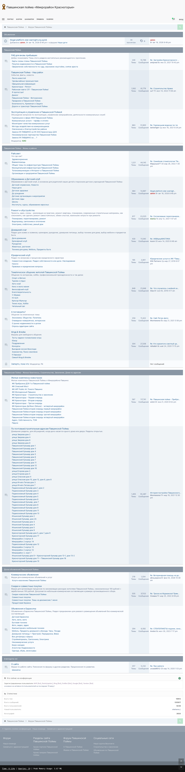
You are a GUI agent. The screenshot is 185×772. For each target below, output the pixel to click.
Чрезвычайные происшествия (25, 81)
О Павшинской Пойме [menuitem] (72, 747)
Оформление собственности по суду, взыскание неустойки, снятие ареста (45, 67)
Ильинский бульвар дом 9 (23, 530)
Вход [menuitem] (181, 19)
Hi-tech (15, 298)
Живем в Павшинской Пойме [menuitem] (76, 750)
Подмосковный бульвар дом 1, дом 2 (28, 488)
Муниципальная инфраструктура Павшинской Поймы (35, 168)
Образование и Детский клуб (25, 179)
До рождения (18, 193)
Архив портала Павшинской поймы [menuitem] (45, 748)
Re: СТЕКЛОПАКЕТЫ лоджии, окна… (166, 629)
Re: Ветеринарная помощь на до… (165, 575)
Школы (15, 202)
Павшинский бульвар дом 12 (24, 465)
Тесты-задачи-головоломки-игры (26, 338)
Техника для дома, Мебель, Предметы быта (31, 249)
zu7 (151, 91)
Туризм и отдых (18, 281)
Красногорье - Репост (21, 87)
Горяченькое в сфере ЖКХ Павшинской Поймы (32, 118)
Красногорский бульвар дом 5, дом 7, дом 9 (31, 533)
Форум (19, 19)
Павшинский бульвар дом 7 (24, 460)
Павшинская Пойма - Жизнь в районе (20, 148)
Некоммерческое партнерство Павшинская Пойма (34, 135)
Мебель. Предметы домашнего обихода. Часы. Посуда (36, 631)
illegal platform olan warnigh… (162, 191)
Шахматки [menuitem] (29, 19)
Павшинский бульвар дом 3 (24, 448)
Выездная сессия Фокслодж (24, 349)
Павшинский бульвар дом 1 (24, 446)
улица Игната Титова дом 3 (23, 482)
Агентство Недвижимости (23, 648)
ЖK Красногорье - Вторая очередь (27, 400)
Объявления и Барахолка (23, 608)
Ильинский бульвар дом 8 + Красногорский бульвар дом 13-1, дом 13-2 (43, 556)
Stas (152, 291)
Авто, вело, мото (19, 620)
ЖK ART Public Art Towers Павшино (27, 389)
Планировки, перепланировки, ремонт (29, 218)
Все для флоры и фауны (22, 637)
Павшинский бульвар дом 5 (24, 454)
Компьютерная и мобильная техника (28, 628)
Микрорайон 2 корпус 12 (23, 550)
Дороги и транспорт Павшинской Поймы (30, 106)
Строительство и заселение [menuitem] (106, 747)
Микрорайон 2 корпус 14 (23, 541)
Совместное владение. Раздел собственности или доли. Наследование (43, 261)
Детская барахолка (20, 617)
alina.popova (155, 578)
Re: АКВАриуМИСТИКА (160, 239)
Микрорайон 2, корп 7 (21, 553)
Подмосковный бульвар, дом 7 (25, 502)
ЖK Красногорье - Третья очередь (27, 403)
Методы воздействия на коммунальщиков (30, 126)
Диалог (15, 95)
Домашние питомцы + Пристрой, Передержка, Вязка (35, 634)
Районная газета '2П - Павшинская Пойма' (30, 89)
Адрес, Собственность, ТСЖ (24, 420)
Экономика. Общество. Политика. (27, 318)
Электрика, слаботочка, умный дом (27, 224)
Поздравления (18, 343)
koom (152, 241)
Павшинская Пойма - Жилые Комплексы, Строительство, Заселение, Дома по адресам (42, 372)
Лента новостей (19, 78)
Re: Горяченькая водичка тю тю (164, 125)
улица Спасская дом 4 (21, 477)
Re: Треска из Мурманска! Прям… (164, 593)
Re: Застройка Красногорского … (164, 60)
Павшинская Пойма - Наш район (27, 72)
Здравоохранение (20, 159)
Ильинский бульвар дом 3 (23, 522)
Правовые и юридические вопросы (27, 266)
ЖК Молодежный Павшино (24, 392)
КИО (24, 141)
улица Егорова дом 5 (21, 474)
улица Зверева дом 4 (21, 437)
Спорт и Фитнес (19, 278)
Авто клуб (16, 284)
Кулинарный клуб (19, 241)
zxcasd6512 (155, 668)
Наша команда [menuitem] (39, 729)
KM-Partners (155, 261)
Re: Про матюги (157, 666)
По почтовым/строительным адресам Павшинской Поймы (40, 428)
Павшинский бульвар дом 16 (24, 468)
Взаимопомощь (18, 162)
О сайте (15, 664)
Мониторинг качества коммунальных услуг (31, 123)
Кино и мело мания (20, 286)
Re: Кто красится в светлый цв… (164, 344)
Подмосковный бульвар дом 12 (25, 544)
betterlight (154, 127)
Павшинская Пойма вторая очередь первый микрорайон (37, 409)
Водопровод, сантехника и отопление (28, 221)
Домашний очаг (19, 230)
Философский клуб (20, 289)
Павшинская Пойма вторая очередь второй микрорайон (36, 412)
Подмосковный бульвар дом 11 (25, 510)
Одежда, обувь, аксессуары (24, 651)
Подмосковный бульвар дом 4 (25, 494)
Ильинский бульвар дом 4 (23, 525)
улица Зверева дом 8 (21, 443)
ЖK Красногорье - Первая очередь (27, 397)
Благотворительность (21, 292)
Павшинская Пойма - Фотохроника (27, 98)
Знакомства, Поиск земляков (24, 352)
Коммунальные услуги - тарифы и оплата (30, 121)
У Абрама (16, 295)
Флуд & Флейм (18, 332)
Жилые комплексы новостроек (26, 377)
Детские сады (18, 199)
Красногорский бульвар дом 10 (25, 561)
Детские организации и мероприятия (28, 196)
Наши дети (62, 42)
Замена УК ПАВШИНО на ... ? (24, 137)
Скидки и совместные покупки (26, 586)
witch (152, 402)
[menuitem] (29, 19)
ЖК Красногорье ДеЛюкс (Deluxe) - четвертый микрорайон (38, 406)
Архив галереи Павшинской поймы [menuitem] (45, 753)
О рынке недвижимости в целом (26, 323)
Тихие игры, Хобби (20, 303)
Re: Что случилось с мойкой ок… (164, 288)
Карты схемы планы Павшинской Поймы (30, 61)
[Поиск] (180, 27)
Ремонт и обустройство (23, 210)
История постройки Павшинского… (165, 493)
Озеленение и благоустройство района (29, 129)
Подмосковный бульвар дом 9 (25, 508)
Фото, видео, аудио (20, 625)
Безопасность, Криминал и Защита (27, 104)
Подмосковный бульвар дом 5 (25, 496)
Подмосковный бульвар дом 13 (25, 513)
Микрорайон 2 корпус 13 (23, 547)
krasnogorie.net (10, 659)
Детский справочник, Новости (25, 185)
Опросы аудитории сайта (23, 326)
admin (22, 42)
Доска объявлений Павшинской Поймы (21, 569)
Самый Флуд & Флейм (21, 357)
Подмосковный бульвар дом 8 (25, 505)
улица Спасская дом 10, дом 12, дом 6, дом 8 (31, 479)
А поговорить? (18, 312)
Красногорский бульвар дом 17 (25, 536)
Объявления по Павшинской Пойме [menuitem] (106, 751)
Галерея (49, 19)
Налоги (15, 264)
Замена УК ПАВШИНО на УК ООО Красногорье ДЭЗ (34, 132)
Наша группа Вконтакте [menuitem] (104, 743)
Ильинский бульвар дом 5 (23, 527)
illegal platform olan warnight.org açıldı (28, 40)
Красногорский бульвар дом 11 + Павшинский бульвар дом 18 (39, 558)
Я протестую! (18, 92)
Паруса (15, 423)
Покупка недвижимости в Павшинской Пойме (32, 64)
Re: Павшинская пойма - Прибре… (165, 399)
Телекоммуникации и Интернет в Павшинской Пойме (35, 170)
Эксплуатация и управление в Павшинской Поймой (36, 112)
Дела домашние (19, 238)
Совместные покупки (21, 597)
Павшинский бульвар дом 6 (24, 457)
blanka (153, 219)
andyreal (153, 62)
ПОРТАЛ (10, 19)
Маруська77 (155, 164)
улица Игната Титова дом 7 (23, 485)
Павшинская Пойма (12, 50)
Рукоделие (16, 244)
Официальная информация (23, 84)
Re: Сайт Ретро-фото (159, 318)
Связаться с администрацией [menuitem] (59, 729)
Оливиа (153, 596)
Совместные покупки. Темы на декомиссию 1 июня (34, 600)
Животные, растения (21, 247)
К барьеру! (16, 355)
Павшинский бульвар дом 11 (24, 462)
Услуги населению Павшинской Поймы (29, 580)
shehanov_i (176, 709)
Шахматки (16, 670)
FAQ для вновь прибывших (24, 55)
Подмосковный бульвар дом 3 (25, 491)
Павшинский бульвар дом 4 (24, 451)
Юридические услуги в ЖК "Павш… (165, 259)
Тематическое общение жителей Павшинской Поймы (38, 272)
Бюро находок (18, 645)
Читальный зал (18, 306)
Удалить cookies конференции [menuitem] (17, 729)
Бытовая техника (19, 622)
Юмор (14, 340)
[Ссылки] (3, 19)
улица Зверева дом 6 (21, 440)
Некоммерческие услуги (23, 642)
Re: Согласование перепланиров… (165, 216)
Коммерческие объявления (24, 574)
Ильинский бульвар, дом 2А (24, 519)
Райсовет (16, 153)
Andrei (153, 631)
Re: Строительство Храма (161, 88)
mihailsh (153, 346)
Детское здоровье (20, 190)
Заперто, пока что (20, 364)
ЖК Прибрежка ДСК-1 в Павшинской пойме (31, 383)
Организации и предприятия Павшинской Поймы (33, 173)
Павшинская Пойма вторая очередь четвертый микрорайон (38, 417)
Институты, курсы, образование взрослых (30, 205)
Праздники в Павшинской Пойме (26, 101)
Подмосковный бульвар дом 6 (25, 499)
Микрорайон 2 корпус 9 (22, 539)
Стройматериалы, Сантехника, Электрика (30, 639)
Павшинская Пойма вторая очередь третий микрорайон (36, 414)
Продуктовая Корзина (21, 603)
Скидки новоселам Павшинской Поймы (29, 594)
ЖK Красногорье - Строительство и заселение (32, 395)
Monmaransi (155, 320)
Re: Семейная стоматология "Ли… (165, 161)
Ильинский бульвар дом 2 (23, 516)
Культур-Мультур (19, 301)
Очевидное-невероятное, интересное (28, 320)
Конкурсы (16, 346)
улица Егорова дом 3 (21, 471)
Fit (42, 364)
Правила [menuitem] (40, 19)
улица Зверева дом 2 (21, 434)
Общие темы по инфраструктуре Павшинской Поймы (35, 165)
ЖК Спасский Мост (20, 386)
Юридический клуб (20, 255)
